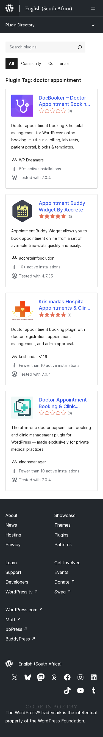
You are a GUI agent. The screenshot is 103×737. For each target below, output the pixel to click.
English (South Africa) (40, 664)
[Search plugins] (79, 47)
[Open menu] (94, 8)
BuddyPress (20, 639)
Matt (13, 619)
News (11, 525)
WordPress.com (24, 609)
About (11, 515)
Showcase (65, 515)
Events (61, 572)
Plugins (61, 535)
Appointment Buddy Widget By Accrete (62, 206)
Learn (11, 562)
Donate (64, 582)
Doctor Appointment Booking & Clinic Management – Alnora (64, 403)
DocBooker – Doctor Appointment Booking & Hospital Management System (64, 101)
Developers (16, 582)
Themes (62, 525)
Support (13, 572)
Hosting (13, 535)
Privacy (13, 544)
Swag (62, 592)
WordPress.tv (21, 592)
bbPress (16, 629)
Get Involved (67, 562)
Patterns (63, 544)
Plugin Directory (20, 25)
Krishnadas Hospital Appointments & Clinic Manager (64, 305)
